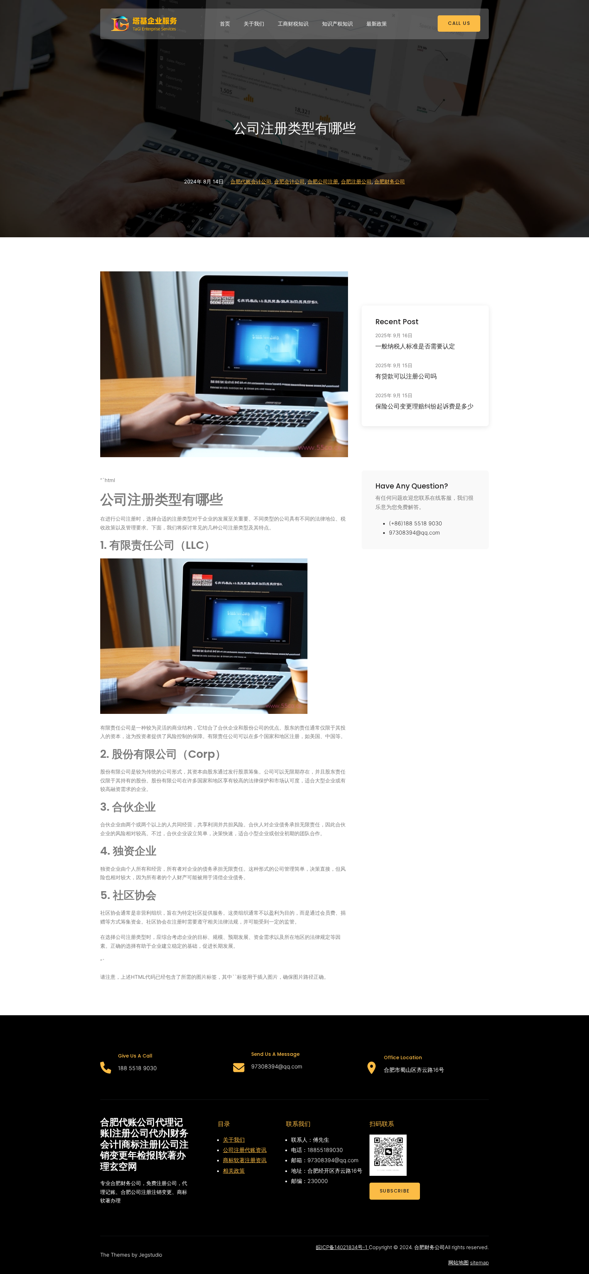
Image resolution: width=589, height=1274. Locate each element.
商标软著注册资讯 (245, 1160)
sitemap (479, 1262)
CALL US (459, 23)
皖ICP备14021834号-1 (342, 1247)
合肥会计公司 (289, 181)
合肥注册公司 (356, 181)
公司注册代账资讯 (245, 1149)
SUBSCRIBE (395, 1190)
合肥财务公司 (389, 181)
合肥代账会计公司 (250, 181)
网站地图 (458, 1262)
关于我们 (234, 1139)
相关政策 (234, 1170)
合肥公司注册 (322, 181)
